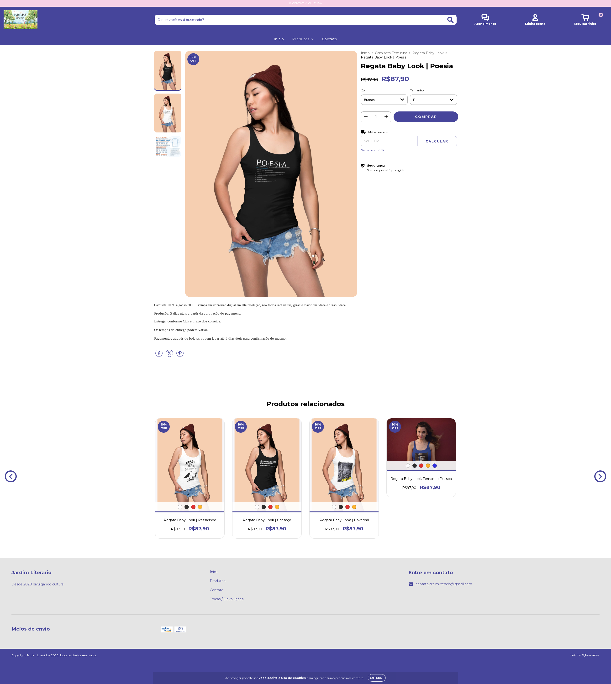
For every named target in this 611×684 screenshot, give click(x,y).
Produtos (301, 39)
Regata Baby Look (428, 53)
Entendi (377, 677)
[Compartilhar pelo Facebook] (159, 355)
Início (279, 39)
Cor (363, 90)
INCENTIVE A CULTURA (305, 3)
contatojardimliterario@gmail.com (444, 584)
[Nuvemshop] (585, 656)
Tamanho (417, 90)
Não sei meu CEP (373, 150)
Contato (329, 39)
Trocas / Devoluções (226, 599)
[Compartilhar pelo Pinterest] (180, 355)
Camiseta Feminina (391, 53)
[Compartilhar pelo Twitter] (170, 355)
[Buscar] (450, 20)
